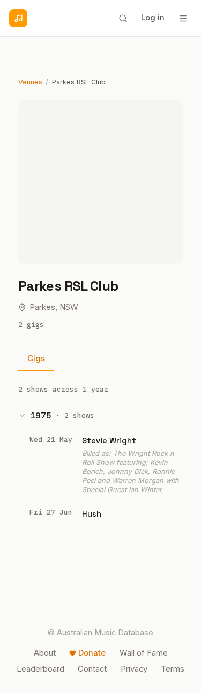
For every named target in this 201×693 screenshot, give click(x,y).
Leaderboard (40, 669)
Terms (172, 669)
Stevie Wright (109, 440)
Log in (153, 17)
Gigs (36, 358)
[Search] (123, 18)
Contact (92, 669)
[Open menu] (183, 18)
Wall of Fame (144, 653)
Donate (92, 653)
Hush (91, 514)
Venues (30, 82)
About (45, 653)
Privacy (134, 669)
